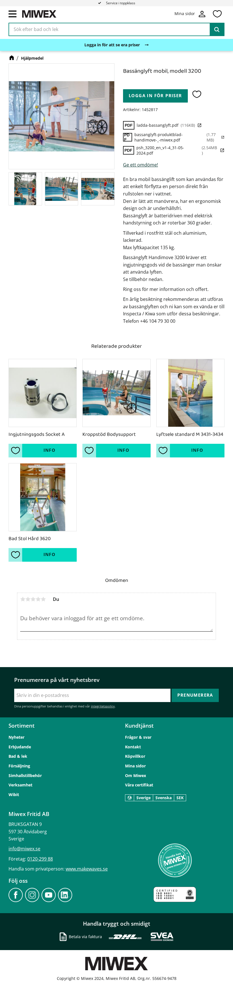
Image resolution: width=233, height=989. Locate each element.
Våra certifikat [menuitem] (139, 785)
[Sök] (217, 29)
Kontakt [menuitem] (133, 746)
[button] (12, 13)
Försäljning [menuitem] (19, 766)
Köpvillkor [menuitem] (135, 756)
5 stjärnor (43, 599)
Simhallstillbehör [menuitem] (25, 775)
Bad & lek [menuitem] (18, 756)
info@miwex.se (24, 849)
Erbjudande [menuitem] (20, 746)
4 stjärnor (38, 599)
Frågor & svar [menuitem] (138, 737)
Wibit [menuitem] (14, 794)
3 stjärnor (33, 599)
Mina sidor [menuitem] (135, 766)
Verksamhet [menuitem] (20, 785)
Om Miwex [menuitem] (135, 775)
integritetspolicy (103, 706)
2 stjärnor (27, 599)
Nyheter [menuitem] (16, 737)
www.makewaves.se (87, 869)
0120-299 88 (40, 859)
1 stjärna (22, 599)
